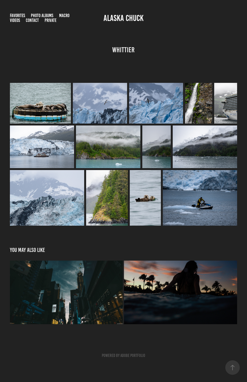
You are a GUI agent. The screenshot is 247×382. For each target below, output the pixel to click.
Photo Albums (42, 15)
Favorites (17, 15)
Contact (32, 20)
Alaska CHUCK (123, 18)
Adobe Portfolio (132, 355)
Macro (64, 15)
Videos (15, 20)
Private (50, 20)
